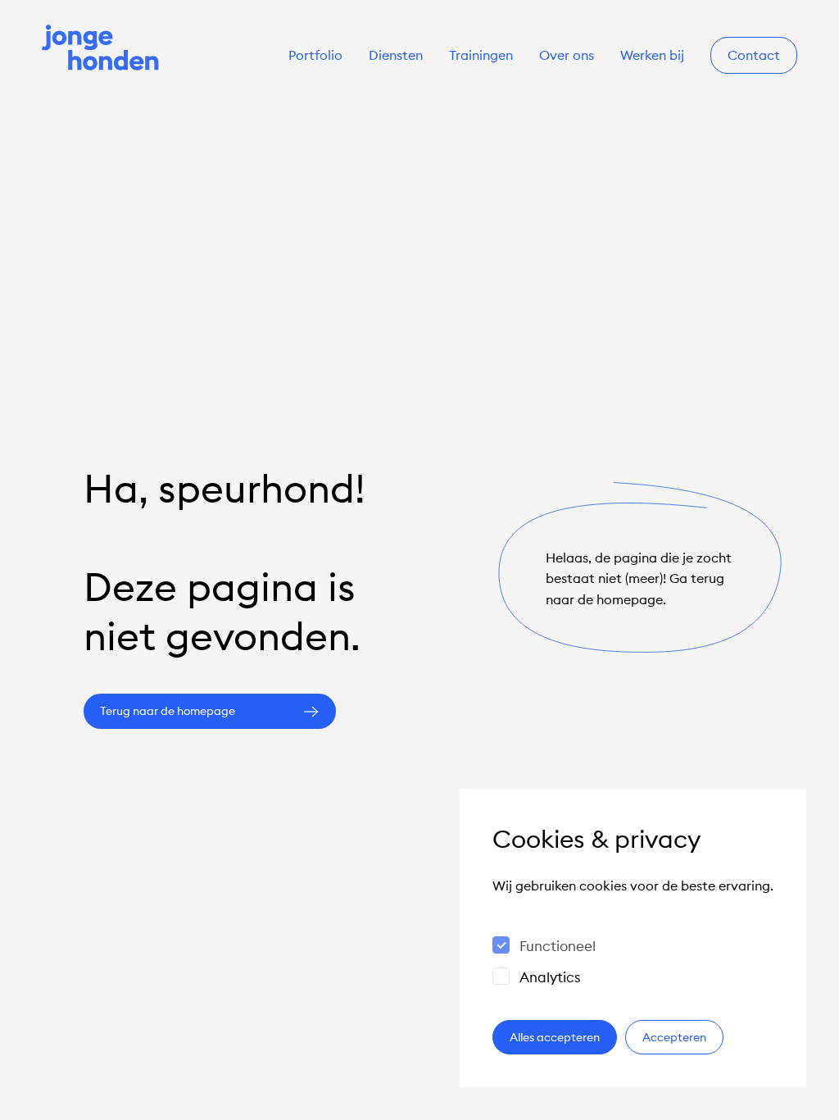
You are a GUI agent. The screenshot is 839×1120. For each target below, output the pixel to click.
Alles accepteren (555, 1037)
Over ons (566, 55)
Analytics (550, 977)
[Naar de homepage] (101, 49)
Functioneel (557, 946)
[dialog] (633, 938)
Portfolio (315, 55)
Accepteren (674, 1037)
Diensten (396, 55)
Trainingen (481, 55)
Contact (754, 55)
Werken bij (652, 55)
